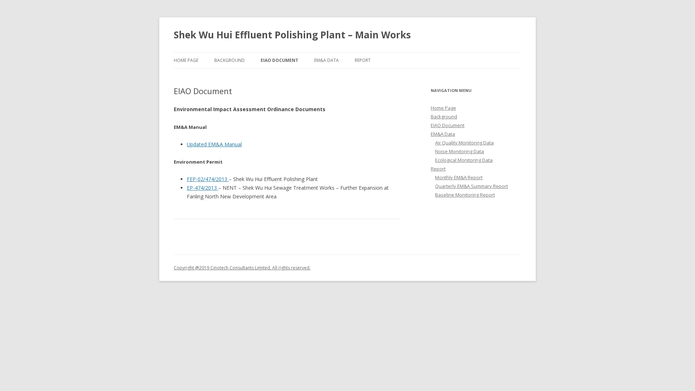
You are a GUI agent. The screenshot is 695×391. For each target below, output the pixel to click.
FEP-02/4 (197, 179)
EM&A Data (326, 60)
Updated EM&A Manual (214, 144)
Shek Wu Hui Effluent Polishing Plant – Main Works (292, 34)
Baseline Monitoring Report (465, 195)
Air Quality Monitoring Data (464, 142)
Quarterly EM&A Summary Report (471, 186)
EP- (191, 187)
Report (363, 60)
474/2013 (206, 187)
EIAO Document (279, 60)
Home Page (186, 60)
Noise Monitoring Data (459, 151)
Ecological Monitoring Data (464, 160)
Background (229, 60)
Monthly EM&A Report (459, 177)
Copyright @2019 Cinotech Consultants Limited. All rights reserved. (242, 268)
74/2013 (218, 179)
